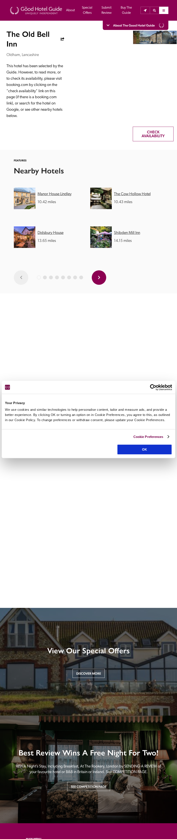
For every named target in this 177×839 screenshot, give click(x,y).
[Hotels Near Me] (145, 10)
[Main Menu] (163, 10)
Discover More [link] (88, 673)
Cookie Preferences (148, 437)
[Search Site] (154, 10)
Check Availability (153, 134)
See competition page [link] (88, 786)
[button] (154, 10)
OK (144, 449)
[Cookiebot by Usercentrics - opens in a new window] (153, 387)
